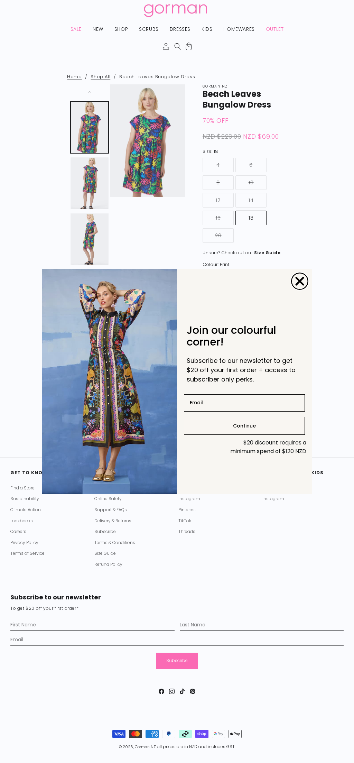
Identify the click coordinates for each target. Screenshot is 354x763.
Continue (244, 425)
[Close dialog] (299, 281)
